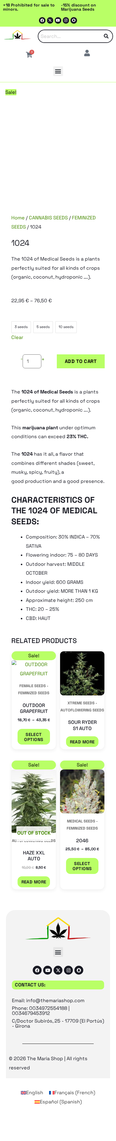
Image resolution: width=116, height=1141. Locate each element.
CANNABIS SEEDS (48, 218)
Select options (33, 737)
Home (18, 218)
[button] (58, 71)
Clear (17, 337)
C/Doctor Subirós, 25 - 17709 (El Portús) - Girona (58, 1023)
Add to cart (81, 361)
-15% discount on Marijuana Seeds (78, 7)
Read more (82, 742)
